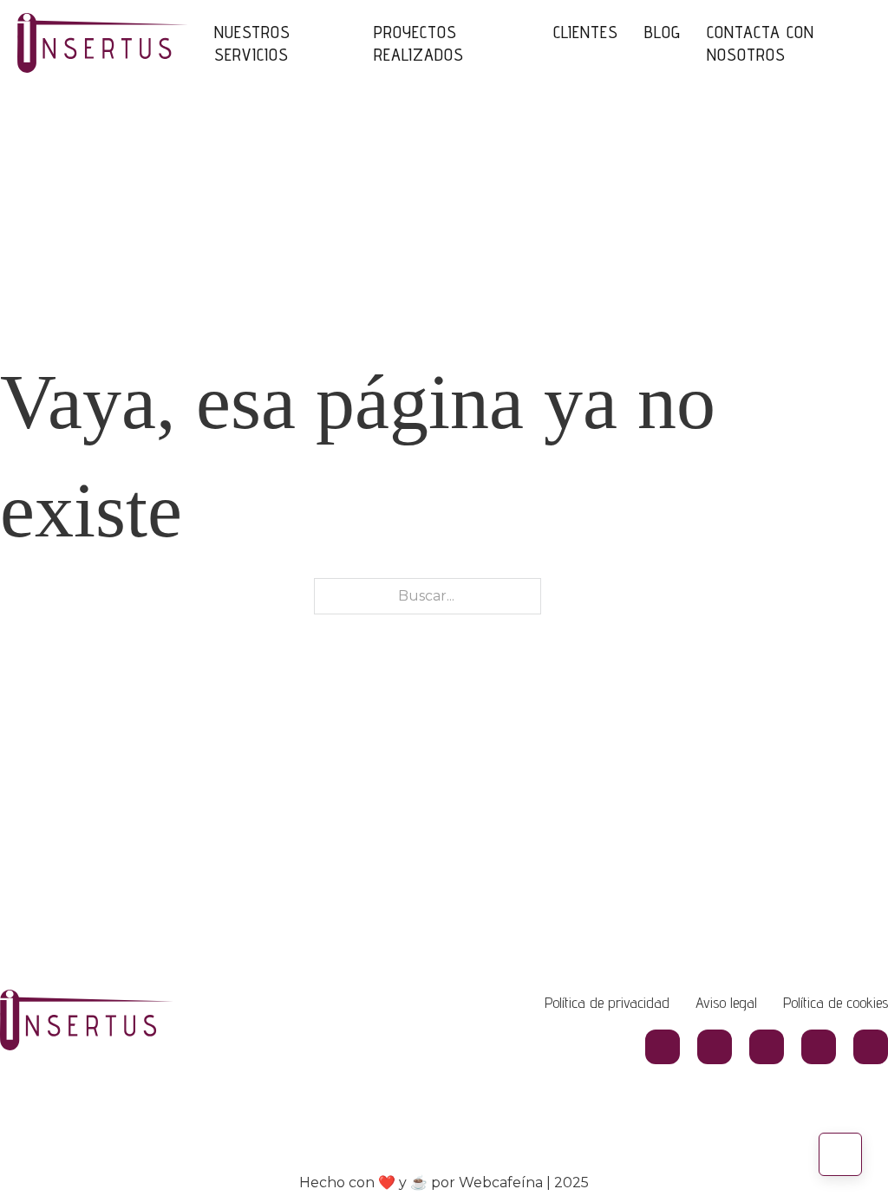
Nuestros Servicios (252, 43)
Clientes (585, 32)
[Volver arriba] (840, 1154)
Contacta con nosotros (760, 43)
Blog (662, 32)
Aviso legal (726, 1002)
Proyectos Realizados (419, 43)
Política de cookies (835, 1002)
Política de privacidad (607, 1002)
